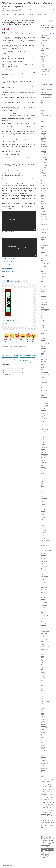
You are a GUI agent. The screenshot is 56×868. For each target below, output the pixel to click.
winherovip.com (44, 648)
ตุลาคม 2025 (43, 141)
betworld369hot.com (45, 261)
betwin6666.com (44, 260)
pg (45, 840)
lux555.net (43, 400)
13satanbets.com (44, 188)
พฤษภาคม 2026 (44, 130)
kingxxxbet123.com (45, 375)
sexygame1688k (44, 556)
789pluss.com (43, 204)
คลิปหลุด (42, 657)
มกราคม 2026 (43, 136)
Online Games (43, 460)
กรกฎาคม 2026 (44, 126)
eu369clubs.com (44, 304)
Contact (14, 14)
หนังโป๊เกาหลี (43, 747)
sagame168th (43, 538)
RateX (42, 522)
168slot (42, 193)
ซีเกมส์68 (42, 667)
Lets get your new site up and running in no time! (30, 14)
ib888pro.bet (43, 354)
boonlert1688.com (44, 270)
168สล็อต (42, 195)
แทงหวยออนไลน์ (44, 768)
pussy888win (43, 517)
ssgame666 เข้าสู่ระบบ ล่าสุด (46, 582)
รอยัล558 (42, 705)
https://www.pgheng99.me (46, 103)
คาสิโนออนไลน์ (44, 661)
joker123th (43, 369)
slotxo (42, 571)
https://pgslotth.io (44, 66)
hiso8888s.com (44, 348)
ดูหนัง (42, 108)
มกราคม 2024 (43, 175)
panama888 (43, 467)
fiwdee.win (43, 315)
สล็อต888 (42, 50)
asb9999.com (43, 232)
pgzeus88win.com (44, 499)
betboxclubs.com (44, 250)
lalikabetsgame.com (45, 382)
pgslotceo (43, 494)
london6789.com (44, 392)
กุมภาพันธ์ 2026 (44, 134)
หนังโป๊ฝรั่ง (43, 745)
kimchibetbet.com (44, 372)
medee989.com (44, 418)
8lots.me (42, 208)
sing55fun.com (44, 560)
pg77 (42, 481)
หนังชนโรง (43, 739)
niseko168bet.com (44, 452)
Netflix (42, 450)
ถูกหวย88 (42, 678)
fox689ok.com (43, 320)
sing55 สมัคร (48, 846)
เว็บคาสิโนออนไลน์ (44, 763)
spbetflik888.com (44, 576)
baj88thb (42, 239)
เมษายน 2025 (43, 151)
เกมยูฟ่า (42, 755)
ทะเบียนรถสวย (43, 680)
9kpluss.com (43, 214)
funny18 (42, 63)
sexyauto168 (43, 555)
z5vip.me (42, 652)
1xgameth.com (44, 203)
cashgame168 (43, 278)
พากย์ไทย (42, 696)
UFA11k (42, 618)
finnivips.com (43, 314)
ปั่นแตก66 (42, 691)
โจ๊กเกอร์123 (43, 37)
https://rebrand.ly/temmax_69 (8, 258)
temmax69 (43, 599)
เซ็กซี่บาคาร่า (43, 757)
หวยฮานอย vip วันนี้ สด (45, 753)
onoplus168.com (44, 462)
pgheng (42, 486)
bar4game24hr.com (45, 244)
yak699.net (43, 651)
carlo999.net (43, 276)
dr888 (42, 294)
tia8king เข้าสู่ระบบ (44, 848)
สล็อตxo (42, 721)
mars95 (42, 416)
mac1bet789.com (44, 405)
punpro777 (43, 509)
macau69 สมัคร (44, 406)
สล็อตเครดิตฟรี (43, 724)
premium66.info (44, 503)
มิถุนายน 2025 (43, 147)
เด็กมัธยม (42, 758)
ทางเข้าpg (43, 683)
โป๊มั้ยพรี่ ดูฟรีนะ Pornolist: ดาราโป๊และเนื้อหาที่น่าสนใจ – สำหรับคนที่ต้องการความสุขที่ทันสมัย (27, 5)
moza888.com (43, 442)
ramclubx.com (43, 519)
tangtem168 (43, 595)
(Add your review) (6, 374)
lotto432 (42, 393)
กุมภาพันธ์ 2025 (44, 154)
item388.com (43, 361)
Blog (8, 14)
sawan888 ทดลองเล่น (45, 540)
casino (42, 279)
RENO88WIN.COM (44, 524)
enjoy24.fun (43, 301)
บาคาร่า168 (43, 688)
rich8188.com (43, 525)
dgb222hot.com (44, 288)
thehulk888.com (44, 602)
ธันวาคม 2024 (43, 157)
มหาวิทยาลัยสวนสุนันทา (45, 701)
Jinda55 (42, 362)
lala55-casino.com (44, 380)
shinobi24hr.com (44, 558)
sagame (42, 90)
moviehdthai (43, 441)
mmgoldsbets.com (44, 429)
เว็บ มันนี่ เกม (43, 762)
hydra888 (42, 353)
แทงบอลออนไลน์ (44, 857)
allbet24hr (43, 222)
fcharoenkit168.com (45, 309)
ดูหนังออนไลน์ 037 (44, 674)
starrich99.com (44, 586)
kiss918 (42, 64)
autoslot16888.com (44, 235)
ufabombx (43, 621)
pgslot (12, 231)
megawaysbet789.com (45, 421)
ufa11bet (42, 617)
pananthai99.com (44, 468)
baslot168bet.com (44, 245)
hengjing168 (43, 345)
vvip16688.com (44, 644)
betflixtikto (43, 252)
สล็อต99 (42, 718)
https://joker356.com (45, 68)
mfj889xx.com (43, 423)
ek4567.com (43, 299)
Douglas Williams (12, 320)
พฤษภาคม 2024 (44, 169)
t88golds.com (43, 594)
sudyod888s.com (44, 587)
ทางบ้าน (42, 682)
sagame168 (43, 537)
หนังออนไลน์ (43, 740)
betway (42, 258)
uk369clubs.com (44, 633)
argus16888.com (44, 231)
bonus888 (43, 268)
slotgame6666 (43, 569)
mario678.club (43, 413)
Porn (42, 501)
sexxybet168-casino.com (46, 550)
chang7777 (43, 281)
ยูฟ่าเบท (42, 703)
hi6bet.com (43, 346)
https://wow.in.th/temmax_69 (10, 271)
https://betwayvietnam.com (46, 73)
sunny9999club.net (44, 590)
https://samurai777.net (45, 69)
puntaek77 (43, 511)
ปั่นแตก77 (42, 693)
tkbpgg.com (43, 607)
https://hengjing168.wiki (45, 38)
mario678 (42, 411)
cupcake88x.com (44, 284)
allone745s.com (44, 224)
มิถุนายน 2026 (43, 128)
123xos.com (43, 187)
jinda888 (42, 364)
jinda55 (49, 837)
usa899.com (43, 636)
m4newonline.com (44, 402)
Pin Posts (46, 14)
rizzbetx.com (43, 527)
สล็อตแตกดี (43, 729)
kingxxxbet (43, 840)
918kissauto (43, 211)
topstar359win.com (44, 608)
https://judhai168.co (45, 46)
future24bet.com (44, 330)
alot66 (42, 226)
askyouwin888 (43, 234)
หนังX (42, 737)
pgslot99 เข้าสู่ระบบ (44, 842)
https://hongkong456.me (46, 115)
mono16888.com (44, 432)
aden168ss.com (44, 219)
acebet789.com (44, 217)
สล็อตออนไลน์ (43, 722)
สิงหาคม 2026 (43, 125)
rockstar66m (43, 529)
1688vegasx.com (44, 190)
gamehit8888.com (44, 331)
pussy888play (43, 516)
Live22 (42, 387)
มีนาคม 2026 (43, 133)
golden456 (43, 336)
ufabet (42, 620)
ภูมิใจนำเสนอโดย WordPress (7, 865)
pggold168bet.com (44, 485)
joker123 (42, 366)
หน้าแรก (3, 14)
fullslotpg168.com (44, 327)
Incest (42, 356)
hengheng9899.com (45, 343)
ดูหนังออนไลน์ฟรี (44, 677)
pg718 (42, 480)
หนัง (41, 734)
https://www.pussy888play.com (47, 95)
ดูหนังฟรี (42, 112)
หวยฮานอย (43, 752)
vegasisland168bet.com (45, 638)
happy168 (43, 340)
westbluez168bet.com (45, 646)
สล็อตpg (42, 719)
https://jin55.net (44, 40)
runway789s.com (44, 533)
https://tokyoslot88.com (46, 71)
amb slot (42, 227)
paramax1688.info (44, 472)
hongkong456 (43, 349)
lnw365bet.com (44, 390)
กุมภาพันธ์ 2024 (44, 173)
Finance (42, 312)
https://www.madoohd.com (46, 89)
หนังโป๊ (42, 742)
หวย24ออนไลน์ (44, 750)
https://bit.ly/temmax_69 (7, 235)
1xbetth (42, 61)
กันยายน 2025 (43, 143)
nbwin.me (43, 449)
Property (42, 506)
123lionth (42, 185)
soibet (42, 574)
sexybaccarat (43, 99)
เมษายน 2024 (43, 170)
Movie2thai (43, 439)
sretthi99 (42, 577)
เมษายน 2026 (43, 131)
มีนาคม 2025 (43, 152)
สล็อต (10, 38)
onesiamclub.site (44, 459)
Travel (42, 612)
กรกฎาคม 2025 (44, 146)
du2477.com (43, 296)
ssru (41, 584)
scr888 (42, 548)
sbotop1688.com (44, 545)
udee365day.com (44, 615)
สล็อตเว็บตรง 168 (44, 727)
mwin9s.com (43, 446)
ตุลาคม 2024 (43, 160)
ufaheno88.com (44, 626)
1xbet (42, 200)
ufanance (42, 628)
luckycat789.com (44, 397)
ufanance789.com (44, 630)
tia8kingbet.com (44, 604)
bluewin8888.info (44, 266)
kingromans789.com (45, 374)
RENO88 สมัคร (43, 845)
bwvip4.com (43, 274)
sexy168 (42, 551)
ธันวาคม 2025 (43, 138)
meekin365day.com (45, 419)
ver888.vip (43, 641)
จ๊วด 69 (42, 662)
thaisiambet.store (44, 600)
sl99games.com (44, 566)
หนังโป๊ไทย (43, 59)
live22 (42, 107)
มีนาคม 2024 (43, 172)
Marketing (43, 415)
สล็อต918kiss (43, 716)
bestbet (42, 248)
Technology (43, 597)
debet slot (43, 286)
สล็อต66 (42, 709)
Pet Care (42, 473)
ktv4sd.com (43, 379)
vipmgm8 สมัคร (51, 848)
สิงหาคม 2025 (43, 144)
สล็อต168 (42, 708)
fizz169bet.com (44, 317)
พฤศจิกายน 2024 (44, 159)
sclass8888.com (44, 547)
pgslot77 (42, 490)
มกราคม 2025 (43, 156)
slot (41, 568)
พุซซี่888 (42, 698)
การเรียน (42, 656)
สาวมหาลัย (43, 732)
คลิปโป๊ (42, 659)
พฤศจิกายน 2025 (44, 139)
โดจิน (42, 771)
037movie (43, 183)
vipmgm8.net (43, 643)
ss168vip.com (43, 579)
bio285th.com (43, 265)
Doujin (42, 292)
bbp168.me (43, 247)
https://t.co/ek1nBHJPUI (7, 264)
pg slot (42, 100)
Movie (42, 434)
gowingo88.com (44, 338)
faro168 (42, 113)
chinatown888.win (44, 283)
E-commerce (43, 297)
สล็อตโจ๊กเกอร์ (43, 731)
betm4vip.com (44, 257)
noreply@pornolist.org (13, 323)
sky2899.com (43, 564)
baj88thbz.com (44, 240)
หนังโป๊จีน (42, 744)
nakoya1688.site (44, 447)
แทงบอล (42, 766)
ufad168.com (43, 623)
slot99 (42, 42)
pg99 (42, 483)
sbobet (42, 543)
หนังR (42, 735)
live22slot (42, 389)
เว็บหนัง (42, 765)
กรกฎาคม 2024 (44, 165)
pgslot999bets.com (44, 493)
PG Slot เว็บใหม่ (44, 478)
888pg (42, 206)
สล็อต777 (42, 711)
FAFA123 (42, 305)
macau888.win (43, 408)
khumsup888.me (44, 371)
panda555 (43, 470)
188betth (42, 198)
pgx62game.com (44, 498)
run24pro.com (43, 532)
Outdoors (43, 463)
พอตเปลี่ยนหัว (43, 695)
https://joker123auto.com (46, 92)
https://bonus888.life (45, 48)
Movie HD (43, 436)
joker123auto (43, 367)
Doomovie (43, 291)
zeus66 (42, 654)
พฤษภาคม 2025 (44, 149)
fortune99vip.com (44, 318)
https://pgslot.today (45, 51)
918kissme (43, 213)
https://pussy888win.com (46, 97)
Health (42, 341)
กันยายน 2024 (43, 162)
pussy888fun (43, 514)
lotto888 (42, 395)
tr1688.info (43, 610)
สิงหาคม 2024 (43, 164)
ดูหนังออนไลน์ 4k (44, 675)
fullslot (42, 105)
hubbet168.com (44, 351)
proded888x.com (44, 504)
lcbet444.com (43, 384)
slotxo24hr (43, 56)
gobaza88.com (44, 335)
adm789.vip (43, 221)
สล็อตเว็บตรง (43, 45)
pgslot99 (42, 491)
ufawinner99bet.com (45, 631)
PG (41, 475)
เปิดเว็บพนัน (43, 760)
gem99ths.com (44, 333)
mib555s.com (43, 426)
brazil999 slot (43, 271)
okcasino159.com (44, 455)
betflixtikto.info (44, 253)
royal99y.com (43, 530)
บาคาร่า (42, 687)
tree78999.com (44, 613)
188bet (42, 196)
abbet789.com (43, 216)
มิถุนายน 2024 (43, 167)
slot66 (42, 43)
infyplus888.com (44, 358)
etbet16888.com (44, 302)
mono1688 (43, 431)
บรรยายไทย (43, 685)
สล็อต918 (42, 714)
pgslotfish (43, 496)
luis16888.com (43, 398)
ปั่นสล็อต (42, 690)
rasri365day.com (44, 520)
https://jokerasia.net (45, 74)
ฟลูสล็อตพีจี (43, 700)
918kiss (42, 87)
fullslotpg (42, 325)
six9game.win (43, 563)
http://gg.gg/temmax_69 (7, 268)
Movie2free (43, 437)
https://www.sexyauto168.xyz (47, 55)
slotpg (42, 58)
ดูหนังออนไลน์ (43, 110)
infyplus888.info (44, 359)
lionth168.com (43, 385)
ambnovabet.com (44, 229)
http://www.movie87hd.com (46, 94)
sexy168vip (43, 553)
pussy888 (42, 53)
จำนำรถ (42, 665)
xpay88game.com (44, 649)
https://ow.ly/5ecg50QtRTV (8, 261)
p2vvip (42, 465)
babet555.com (43, 237)
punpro (42, 507)
